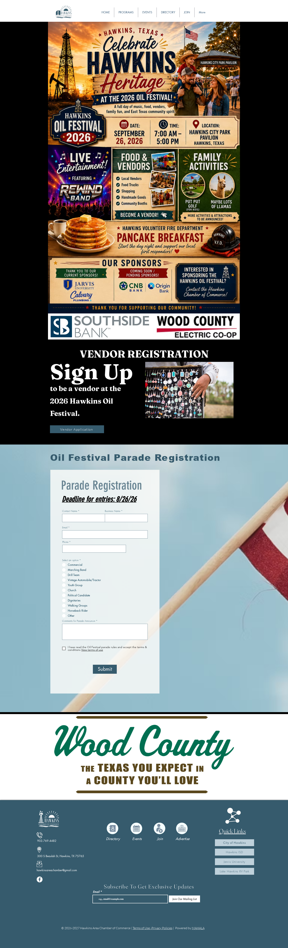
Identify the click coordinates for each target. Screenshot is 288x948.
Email (64, 527)
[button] (147, 12)
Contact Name (69, 511)
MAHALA (198, 928)
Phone (65, 542)
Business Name (112, 511)
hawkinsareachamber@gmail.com (57, 870)
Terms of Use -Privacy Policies (152, 928)
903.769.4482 (46, 841)
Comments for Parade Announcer (78, 621)
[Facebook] (40, 879)
